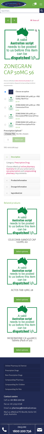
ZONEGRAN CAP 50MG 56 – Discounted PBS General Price (27, 115)
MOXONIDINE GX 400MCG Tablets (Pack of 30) (22, 339)
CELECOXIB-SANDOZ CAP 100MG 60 (22, 240)
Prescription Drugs (12, 370)
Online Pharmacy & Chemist (15, 366)
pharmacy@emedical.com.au (24, 408)
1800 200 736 (22, 431)
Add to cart (19, 140)
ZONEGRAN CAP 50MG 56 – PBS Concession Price (28, 106)
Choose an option (22, 92)
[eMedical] (13, 4)
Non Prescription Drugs (13, 375)
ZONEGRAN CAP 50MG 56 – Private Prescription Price (26, 123)
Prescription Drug (22, 163)
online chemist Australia (22, 81)
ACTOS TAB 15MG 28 (22, 290)
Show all (36, 20)
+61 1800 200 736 (17, 400)
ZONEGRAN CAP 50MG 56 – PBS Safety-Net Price (28, 98)
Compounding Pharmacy (14, 380)
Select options (22, 252)
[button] (36, 31)
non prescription (13, 171)
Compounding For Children (15, 385)
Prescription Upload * (13, 131)
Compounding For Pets (13, 389)
